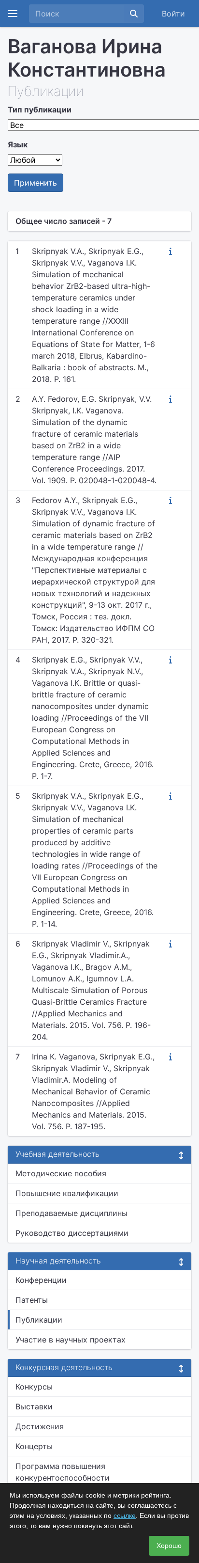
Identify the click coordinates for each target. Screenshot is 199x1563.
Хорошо (169, 1545)
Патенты (31, 1300)
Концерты (34, 1446)
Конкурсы (34, 1386)
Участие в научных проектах (70, 1339)
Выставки (34, 1406)
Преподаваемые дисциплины (71, 1213)
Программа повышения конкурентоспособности (62, 1472)
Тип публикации (39, 109)
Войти (173, 13)
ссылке (125, 1515)
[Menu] (12, 13)
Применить (35, 183)
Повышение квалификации (66, 1193)
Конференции (41, 1280)
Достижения (39, 1426)
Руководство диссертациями (71, 1233)
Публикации (38, 1320)
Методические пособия (60, 1173)
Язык (18, 144)
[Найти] (133, 13)
